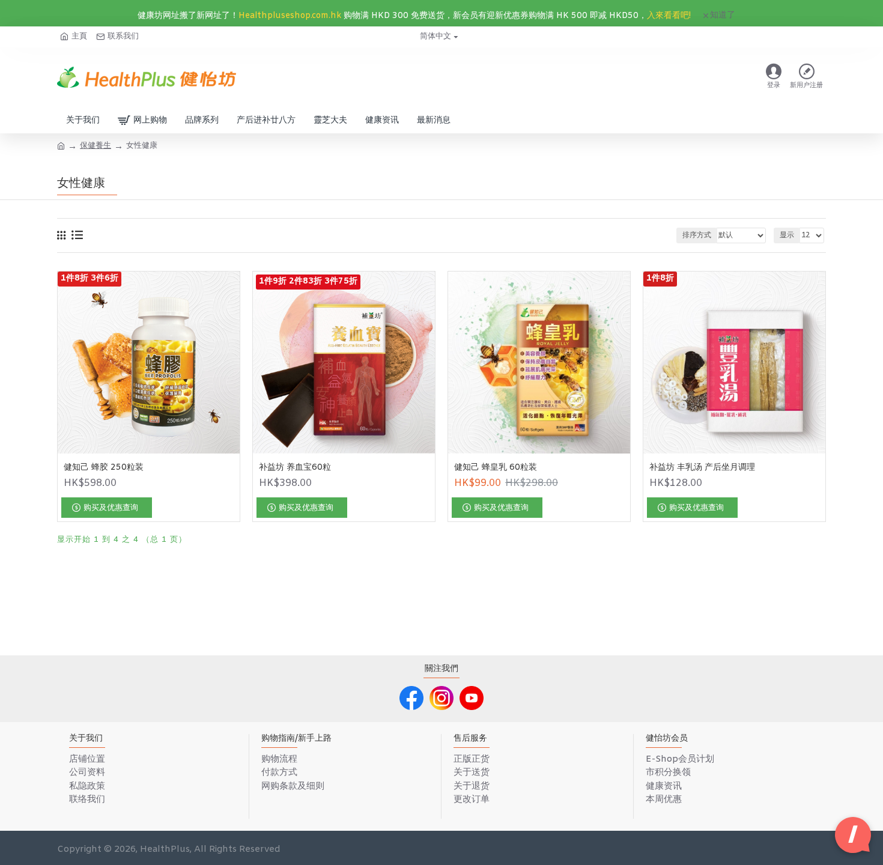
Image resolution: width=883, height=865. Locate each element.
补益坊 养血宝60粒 (295, 468)
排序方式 (696, 235)
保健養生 (95, 146)
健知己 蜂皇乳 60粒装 (495, 468)
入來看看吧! (669, 16)
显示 (787, 235)
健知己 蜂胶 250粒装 (104, 468)
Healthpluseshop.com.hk (289, 16)
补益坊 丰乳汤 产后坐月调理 (702, 468)
